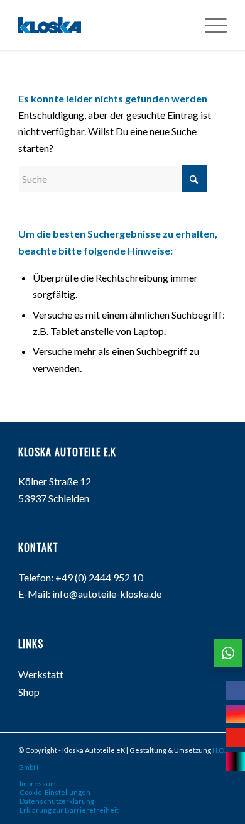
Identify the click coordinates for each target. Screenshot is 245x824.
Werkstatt (40, 674)
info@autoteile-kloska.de (106, 594)
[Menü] (209, 25)
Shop (29, 692)
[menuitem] (209, 25)
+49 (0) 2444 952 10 (99, 577)
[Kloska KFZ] (49, 25)
